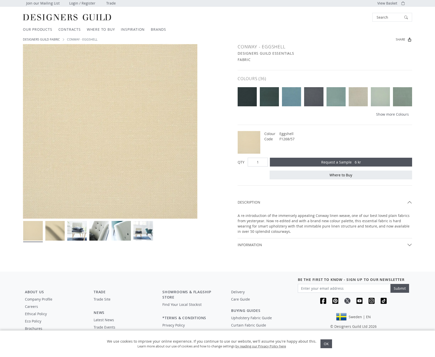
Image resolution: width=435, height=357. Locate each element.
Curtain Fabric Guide (248, 325)
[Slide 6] (143, 231)
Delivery (238, 291)
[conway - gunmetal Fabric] (313, 96)
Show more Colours (392, 114)
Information (250, 244)
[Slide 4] (99, 231)
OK (326, 343)
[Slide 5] (121, 231)
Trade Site (102, 299)
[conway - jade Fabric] (336, 96)
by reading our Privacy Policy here (260, 346)
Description (249, 202)
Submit (400, 288)
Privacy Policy (173, 325)
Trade (111, 3)
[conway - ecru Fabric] (358, 96)
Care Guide (240, 299)
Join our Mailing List (43, 3)
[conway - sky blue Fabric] (291, 96)
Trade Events (104, 327)
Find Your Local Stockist (182, 304)
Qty (241, 162)
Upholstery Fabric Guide (251, 317)
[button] (392, 17)
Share (400, 39)
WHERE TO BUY (101, 29)
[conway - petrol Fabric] (247, 96)
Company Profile (38, 299)
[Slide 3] (77, 231)
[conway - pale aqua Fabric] (380, 96)
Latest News (104, 319)
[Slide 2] (55, 231)
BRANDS (158, 29)
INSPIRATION (133, 29)
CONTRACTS (69, 29)
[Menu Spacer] (124, 304)
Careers (31, 306)
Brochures (33, 328)
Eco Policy (33, 321)
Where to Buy (341, 175)
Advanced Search (361, 17)
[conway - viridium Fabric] (269, 96)
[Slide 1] (33, 231)
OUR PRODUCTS (37, 29)
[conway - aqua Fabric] (402, 96)
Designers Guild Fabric (41, 39)
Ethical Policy (36, 313)
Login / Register (82, 3)
